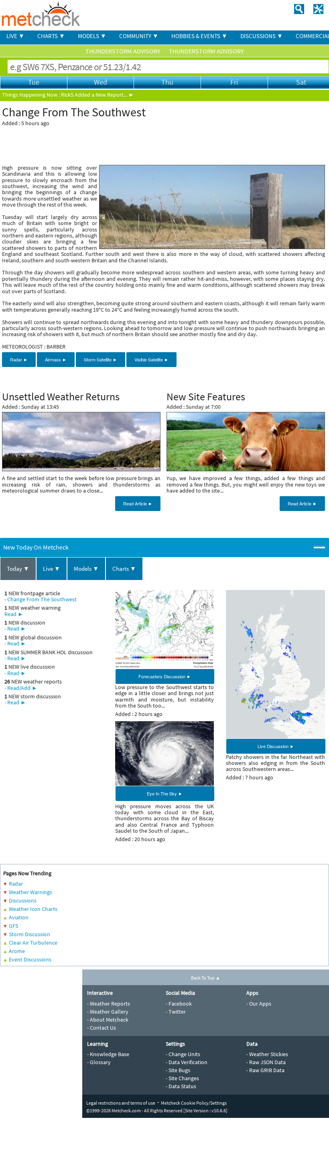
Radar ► (19, 359)
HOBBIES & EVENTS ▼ (199, 36)
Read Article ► (137, 503)
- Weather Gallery (107, 1011)
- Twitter (176, 1011)
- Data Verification (186, 1062)
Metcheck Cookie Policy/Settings (194, 1103)
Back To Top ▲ (205, 978)
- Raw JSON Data (266, 1062)
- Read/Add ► (20, 688)
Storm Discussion (29, 934)
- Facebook (179, 1003)
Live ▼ (51, 568)
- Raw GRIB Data (265, 1070)
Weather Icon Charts (33, 909)
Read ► (13, 614)
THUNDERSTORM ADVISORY (123, 51)
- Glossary (99, 1062)
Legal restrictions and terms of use (120, 1103)
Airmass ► (56, 359)
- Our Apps (258, 1003)
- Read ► (15, 628)
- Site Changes (182, 1078)
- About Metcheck (107, 1019)
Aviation (18, 917)
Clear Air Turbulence (33, 942)
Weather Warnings (30, 892)
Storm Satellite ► (100, 359)
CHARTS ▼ (51, 36)
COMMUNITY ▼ (138, 36)
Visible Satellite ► (151, 359)
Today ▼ (18, 568)
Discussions (23, 900)
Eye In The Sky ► (165, 793)
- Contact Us (101, 1027)
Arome (17, 951)
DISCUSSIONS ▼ (261, 36)
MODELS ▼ (92, 36)
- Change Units (183, 1054)
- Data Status (181, 1086)
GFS (13, 925)
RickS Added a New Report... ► (97, 94)
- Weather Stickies (267, 1054)
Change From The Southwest (42, 599)
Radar (16, 883)
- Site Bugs (178, 1070)
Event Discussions (30, 959)
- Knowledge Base (108, 1054)
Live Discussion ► (276, 746)
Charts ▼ (124, 568)
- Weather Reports (108, 1003)
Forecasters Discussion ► (164, 676)
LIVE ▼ (15, 36)
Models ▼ (86, 568)
